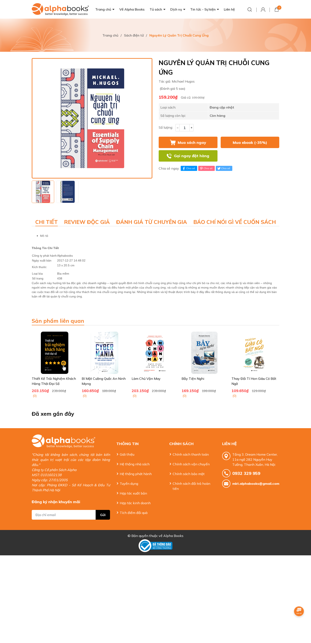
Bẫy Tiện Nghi (193, 378)
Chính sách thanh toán (191, 454)
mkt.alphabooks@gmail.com (255, 483)
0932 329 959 (246, 473)
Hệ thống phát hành (136, 474)
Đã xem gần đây (53, 413)
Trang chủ (103, 9)
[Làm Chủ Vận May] (154, 353)
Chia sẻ (190, 168)
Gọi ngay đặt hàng (191, 155)
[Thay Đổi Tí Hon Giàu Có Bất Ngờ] (254, 353)
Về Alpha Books (131, 9)
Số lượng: (166, 127)
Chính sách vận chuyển (191, 464)
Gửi (103, 515)
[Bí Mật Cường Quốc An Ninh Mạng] (104, 353)
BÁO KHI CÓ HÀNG (249, 156)
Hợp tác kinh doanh (135, 503)
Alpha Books (173, 536)
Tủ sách (156, 9)
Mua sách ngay (192, 142)
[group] (92, 118)
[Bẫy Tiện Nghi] (204, 353)
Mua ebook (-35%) (250, 142)
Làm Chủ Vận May (146, 378)
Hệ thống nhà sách (135, 464)
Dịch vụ (176, 9)
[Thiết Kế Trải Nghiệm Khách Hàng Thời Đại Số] (54, 353)
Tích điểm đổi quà (133, 513)
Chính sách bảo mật (189, 474)
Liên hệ (229, 9)
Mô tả (44, 236)
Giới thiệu (127, 454)
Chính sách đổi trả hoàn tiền (191, 486)
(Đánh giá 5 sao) (172, 88)
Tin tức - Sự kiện (203, 9)
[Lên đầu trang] (299, 623)
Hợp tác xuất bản (133, 493)
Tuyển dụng (129, 483)
